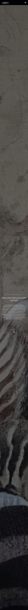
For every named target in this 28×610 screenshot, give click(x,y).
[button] (25, 2)
